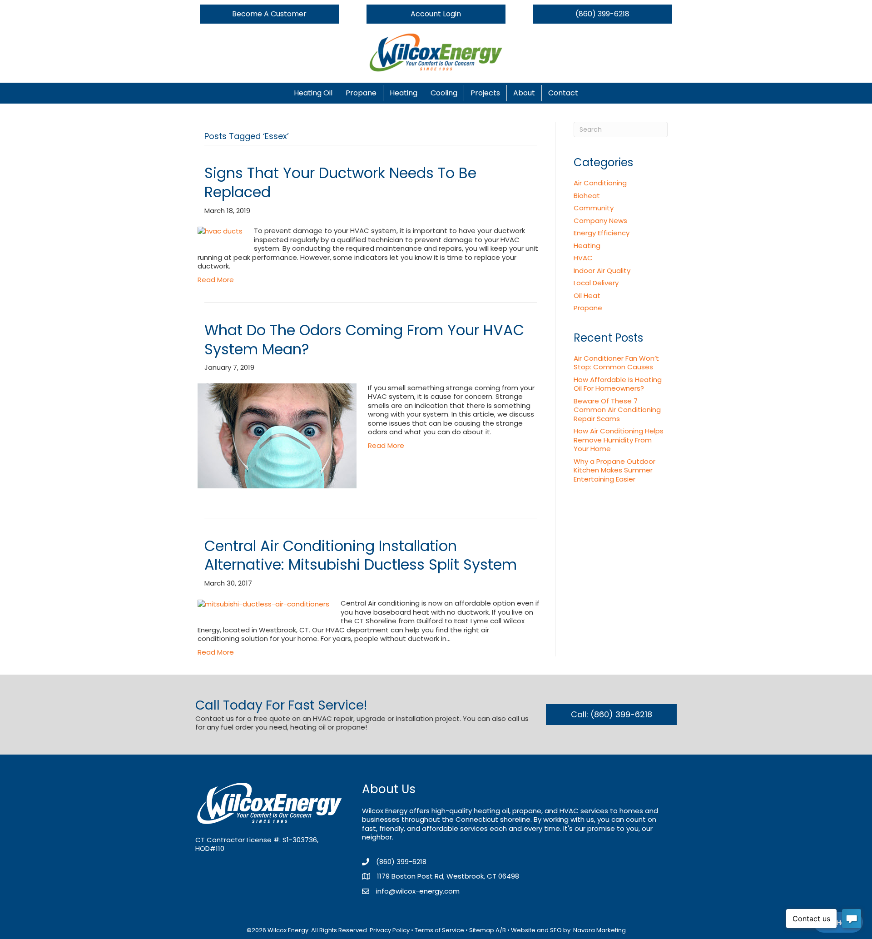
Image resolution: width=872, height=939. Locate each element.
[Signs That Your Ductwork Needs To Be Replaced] (220, 230)
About (524, 93)
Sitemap (481, 930)
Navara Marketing (599, 930)
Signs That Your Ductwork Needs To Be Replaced (340, 182)
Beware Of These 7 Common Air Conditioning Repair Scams (617, 409)
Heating (403, 93)
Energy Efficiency (601, 233)
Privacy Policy (390, 930)
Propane (361, 93)
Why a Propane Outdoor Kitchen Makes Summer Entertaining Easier (614, 470)
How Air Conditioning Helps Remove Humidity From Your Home (619, 439)
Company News (600, 220)
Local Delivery (596, 283)
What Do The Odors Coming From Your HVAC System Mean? (364, 339)
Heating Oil (313, 93)
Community (594, 208)
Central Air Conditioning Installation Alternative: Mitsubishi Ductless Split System (360, 555)
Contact (563, 93)
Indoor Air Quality (602, 270)
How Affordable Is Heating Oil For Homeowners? (618, 384)
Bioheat (587, 195)
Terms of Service (439, 930)
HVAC (583, 258)
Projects (485, 93)
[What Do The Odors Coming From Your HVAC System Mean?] (277, 435)
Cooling (444, 93)
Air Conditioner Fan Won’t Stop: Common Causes (616, 362)
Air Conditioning (600, 183)
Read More (216, 279)
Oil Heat (587, 295)
